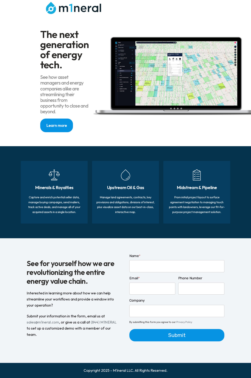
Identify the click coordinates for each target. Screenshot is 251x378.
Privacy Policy (184, 322)
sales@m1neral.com (43, 322)
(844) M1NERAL (103, 322)
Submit (177, 335)
